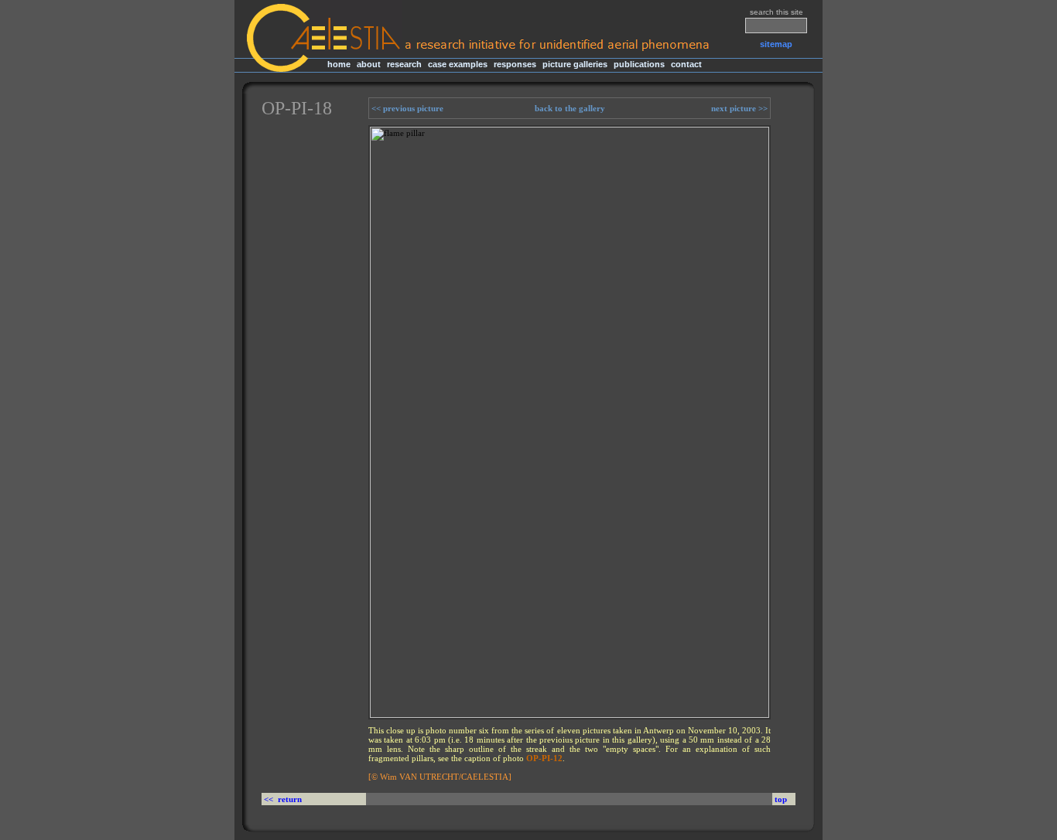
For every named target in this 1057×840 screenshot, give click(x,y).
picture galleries (574, 64)
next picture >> (740, 108)
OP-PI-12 (544, 758)
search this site (776, 12)
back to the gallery (570, 108)
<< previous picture (406, 108)
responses (515, 64)
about (369, 64)
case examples (457, 64)
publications (639, 64)
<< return (284, 799)
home (339, 64)
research (404, 64)
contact (686, 64)
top (780, 799)
